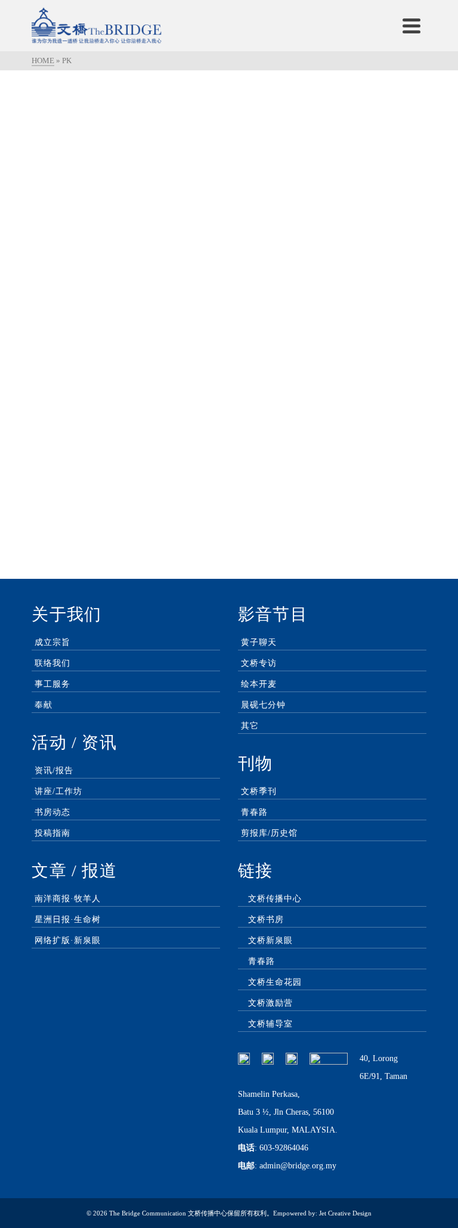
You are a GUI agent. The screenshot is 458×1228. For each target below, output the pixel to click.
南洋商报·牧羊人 (68, 898)
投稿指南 (52, 833)
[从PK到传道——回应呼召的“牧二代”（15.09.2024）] (126, 150)
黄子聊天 (259, 642)
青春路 (254, 812)
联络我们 (52, 663)
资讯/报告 (54, 770)
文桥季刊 (259, 791)
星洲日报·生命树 (68, 919)
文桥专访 (259, 663)
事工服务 (52, 684)
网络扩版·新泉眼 (68, 940)
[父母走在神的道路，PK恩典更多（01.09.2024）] (126, 386)
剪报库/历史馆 (269, 833)
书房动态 (52, 812)
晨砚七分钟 (263, 704)
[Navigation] (411, 25)
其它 (250, 725)
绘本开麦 (259, 684)
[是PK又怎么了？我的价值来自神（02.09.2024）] (332, 150)
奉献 (43, 704)
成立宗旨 (52, 642)
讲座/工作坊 (58, 791)
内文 (65, 269)
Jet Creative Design (345, 1213)
